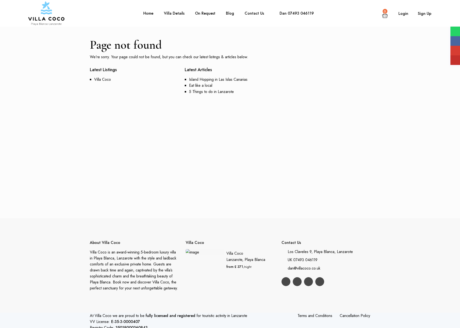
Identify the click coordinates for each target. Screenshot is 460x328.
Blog (230, 13)
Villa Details (174, 13)
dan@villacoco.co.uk (304, 268)
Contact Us (254, 13)
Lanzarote (234, 259)
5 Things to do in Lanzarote (211, 91)
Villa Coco (102, 79)
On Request (205, 13)
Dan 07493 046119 (297, 13)
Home (148, 13)
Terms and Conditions (315, 315)
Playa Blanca (255, 259)
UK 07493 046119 (302, 260)
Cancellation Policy (355, 315)
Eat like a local (200, 85)
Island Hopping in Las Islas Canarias (218, 79)
